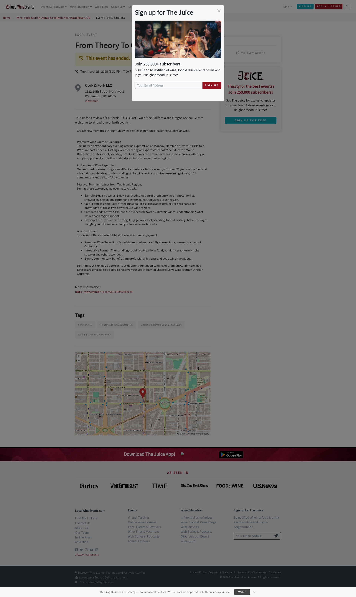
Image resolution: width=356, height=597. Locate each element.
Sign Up (212, 85)
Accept (242, 592)
